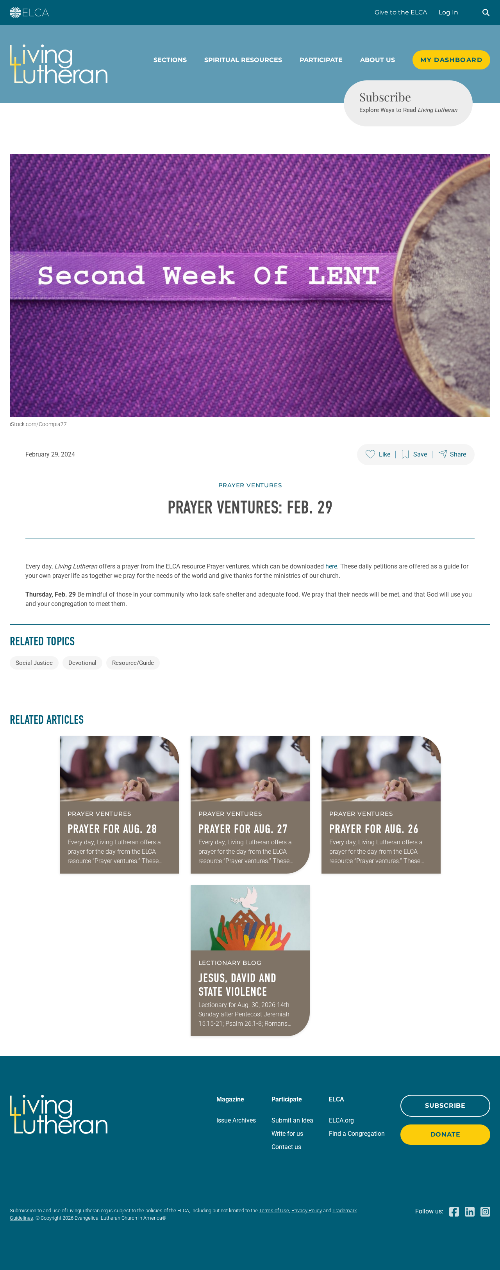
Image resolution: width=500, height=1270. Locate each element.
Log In (448, 12)
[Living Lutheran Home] (58, 63)
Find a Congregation (357, 1133)
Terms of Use (274, 1210)
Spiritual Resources (243, 60)
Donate (445, 1134)
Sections (170, 60)
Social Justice (34, 662)
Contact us (286, 1147)
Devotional (82, 662)
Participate (321, 60)
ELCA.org (341, 1120)
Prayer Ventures (250, 485)
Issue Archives (236, 1120)
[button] (486, 12)
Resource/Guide (133, 662)
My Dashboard (451, 60)
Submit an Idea (292, 1120)
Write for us (287, 1133)
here (331, 566)
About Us (377, 60)
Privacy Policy (306, 1210)
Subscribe (445, 1105)
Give (401, 12)
